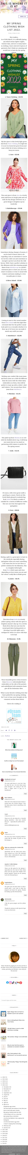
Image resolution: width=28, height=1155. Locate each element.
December (6, 1087)
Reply (25, 793)
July (5, 1096)
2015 (3, 1141)
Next (8, 570)
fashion (7, 736)
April (5, 1102)
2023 (3, 1083)
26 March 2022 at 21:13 (10, 884)
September (6, 1093)
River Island (9, 322)
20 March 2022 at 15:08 (10, 849)
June (5, 1098)
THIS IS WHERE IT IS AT (14, 5)
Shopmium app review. (10, 1106)
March (5, 1104)
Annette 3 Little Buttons (11, 864)
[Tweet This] (6, 730)
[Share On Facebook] (9, 730)
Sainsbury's (17, 389)
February (6, 1125)
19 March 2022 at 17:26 (10, 834)
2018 (3, 1135)
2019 (3, 1133)
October (6, 1091)
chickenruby (8, 899)
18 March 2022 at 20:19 (10, 799)
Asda (8, 499)
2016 (3, 1139)
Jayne (6, 832)
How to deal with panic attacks (11, 1110)
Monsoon (9, 682)
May (5, 1100)
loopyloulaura (8, 882)
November (6, 1089)
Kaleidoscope (14, 267)
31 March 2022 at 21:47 (10, 900)
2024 (3, 1081)
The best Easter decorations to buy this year (15, 1108)
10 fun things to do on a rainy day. (12, 1114)
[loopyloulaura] (14, 716)
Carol (6, 814)
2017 (3, 1137)
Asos (18, 195)
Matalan (17, 438)
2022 (3, 1085)
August (5, 1094)
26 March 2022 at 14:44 (10, 865)
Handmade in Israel (10, 779)
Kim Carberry (8, 797)
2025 (3, 1079)
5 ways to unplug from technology (12, 1123)
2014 (3, 1143)
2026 (3, 1077)
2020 (3, 1131)
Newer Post (5, 938)
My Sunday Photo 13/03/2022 (11, 1116)
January (6, 1127)
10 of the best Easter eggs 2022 (11, 1121)
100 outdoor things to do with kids (17, 1036)
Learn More (12, 1154)
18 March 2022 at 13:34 (10, 781)
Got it (18, 1154)
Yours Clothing (13, 144)
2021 (3, 1129)
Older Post (22, 938)
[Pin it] (15, 730)
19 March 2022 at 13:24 (10, 816)
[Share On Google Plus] (12, 730)
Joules (16, 619)
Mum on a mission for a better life (14, 847)
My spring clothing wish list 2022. (12, 1112)
